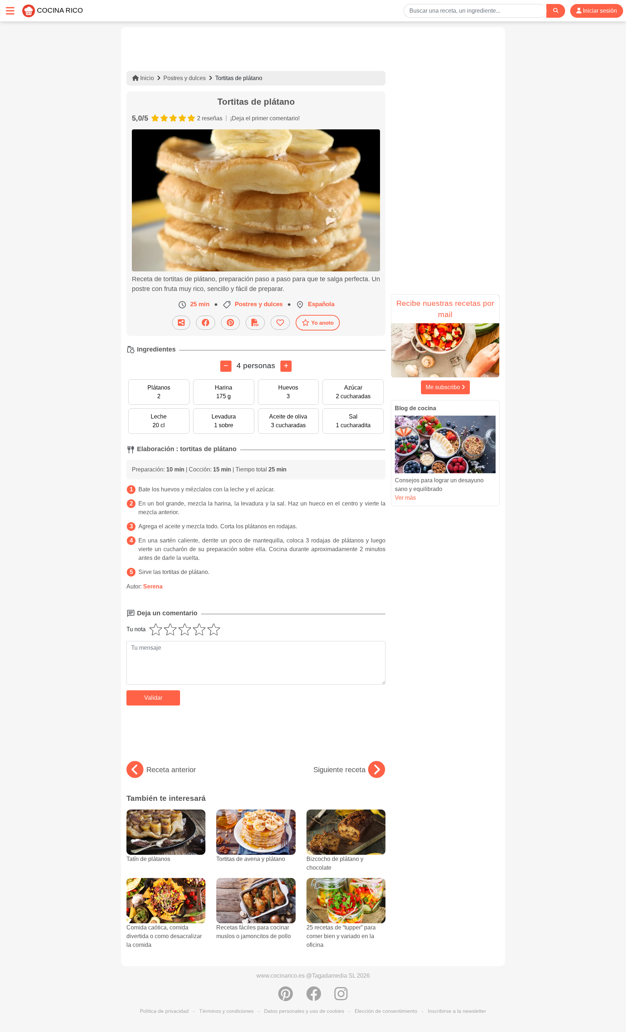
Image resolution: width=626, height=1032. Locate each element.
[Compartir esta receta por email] (181, 323)
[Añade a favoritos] (280, 323)
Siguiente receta (339, 770)
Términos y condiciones (226, 1011)
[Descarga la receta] (255, 323)
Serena (153, 586)
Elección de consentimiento (386, 1011)
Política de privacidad (164, 1011)
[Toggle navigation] (10, 10)
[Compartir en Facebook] (205, 323)
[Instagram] (341, 997)
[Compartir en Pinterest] (230, 323)
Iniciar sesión (599, 11)
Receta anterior (171, 770)
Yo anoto (322, 323)
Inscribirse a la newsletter (457, 1011)
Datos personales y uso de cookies (304, 1011)
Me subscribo (444, 387)
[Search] (555, 11)
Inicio (146, 78)
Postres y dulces (184, 78)
